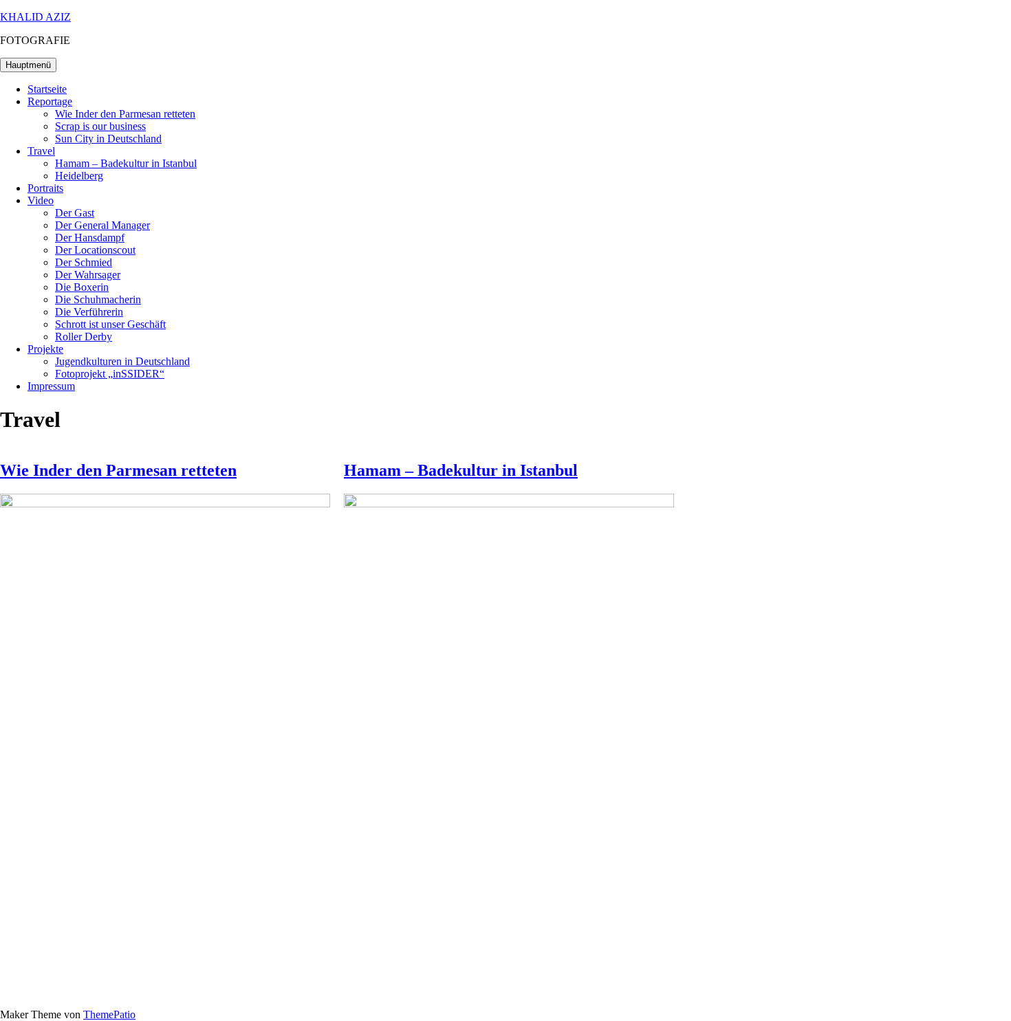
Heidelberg (79, 176)
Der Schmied (83, 262)
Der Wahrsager (87, 275)
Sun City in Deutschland (108, 138)
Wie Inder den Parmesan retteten (125, 114)
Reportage (50, 101)
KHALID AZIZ (35, 17)
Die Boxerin (82, 287)
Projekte (45, 349)
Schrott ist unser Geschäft (110, 324)
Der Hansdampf (89, 237)
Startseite (47, 89)
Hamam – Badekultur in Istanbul (126, 163)
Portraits (45, 188)
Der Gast (74, 213)
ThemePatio (109, 1014)
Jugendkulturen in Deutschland (122, 361)
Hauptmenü (28, 65)
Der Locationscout (95, 250)
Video (41, 200)
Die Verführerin (89, 312)
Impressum (51, 386)
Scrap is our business (100, 126)
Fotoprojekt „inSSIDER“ (109, 374)
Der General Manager (102, 225)
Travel (41, 151)
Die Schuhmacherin (98, 299)
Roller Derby (83, 336)
